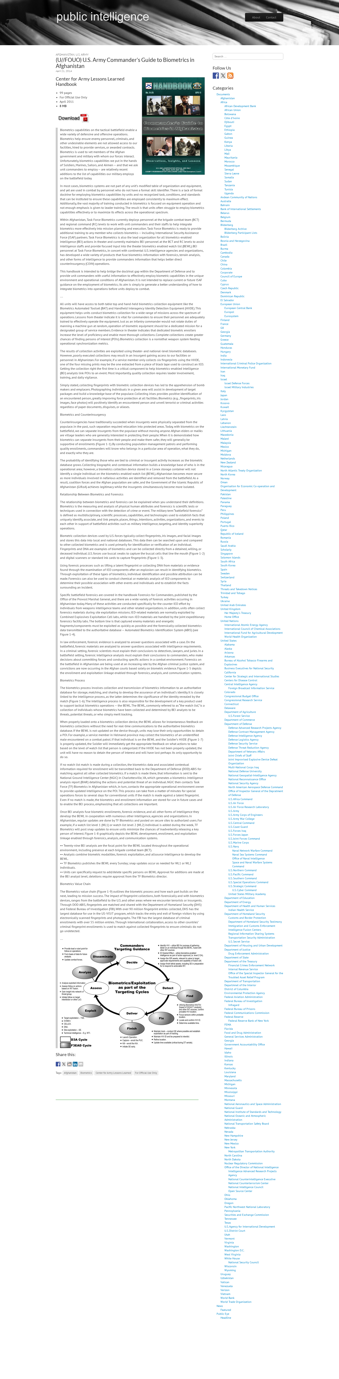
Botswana (230, 114)
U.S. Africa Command (240, 799)
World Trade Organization (236, 1302)
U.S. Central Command (241, 823)
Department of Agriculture (240, 712)
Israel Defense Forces (237, 383)
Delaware (229, 708)
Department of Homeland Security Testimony (255, 921)
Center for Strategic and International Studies (251, 676)
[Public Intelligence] (103, 16)
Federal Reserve (233, 1017)
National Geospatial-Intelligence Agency (252, 775)
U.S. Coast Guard (238, 827)
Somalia (229, 177)
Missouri (229, 1096)
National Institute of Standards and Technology (252, 1112)
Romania (226, 537)
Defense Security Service (242, 743)
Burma (224, 248)
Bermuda (226, 221)
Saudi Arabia (228, 545)
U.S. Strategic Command (242, 886)
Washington (231, 1246)
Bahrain (225, 205)
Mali (227, 153)
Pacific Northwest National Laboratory (247, 1207)
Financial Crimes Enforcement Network (251, 965)
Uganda (229, 193)
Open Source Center (240, 1191)
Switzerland (227, 577)
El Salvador (227, 300)
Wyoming (230, 1270)
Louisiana (230, 1072)
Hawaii (228, 1048)
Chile (224, 260)
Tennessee (230, 1218)
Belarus (225, 213)
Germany (226, 335)
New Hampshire (233, 1135)
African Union (232, 110)
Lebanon (226, 423)
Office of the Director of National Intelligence (251, 1167)
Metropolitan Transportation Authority (251, 1151)
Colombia (226, 268)
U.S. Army (82, 54)
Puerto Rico (227, 526)
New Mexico (231, 1143)
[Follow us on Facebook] (216, 75)
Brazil (224, 245)
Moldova (226, 454)
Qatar (224, 530)
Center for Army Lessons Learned (113, 1072)
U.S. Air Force (236, 803)
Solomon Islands (230, 557)
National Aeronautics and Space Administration (252, 1104)
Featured (226, 1310)
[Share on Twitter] (63, 1064)
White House (232, 1258)
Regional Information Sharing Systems (251, 933)
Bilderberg (227, 225)
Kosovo (225, 403)
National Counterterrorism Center (248, 1183)
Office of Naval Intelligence (248, 858)
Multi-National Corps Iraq (243, 767)
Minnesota (230, 1088)
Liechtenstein (229, 427)
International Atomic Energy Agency (246, 625)
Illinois (228, 1056)
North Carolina (233, 1155)
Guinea (228, 137)
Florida (228, 1029)
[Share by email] (80, 1064)
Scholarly (226, 549)
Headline (226, 1317)
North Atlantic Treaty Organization (241, 470)
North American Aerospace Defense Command (255, 787)
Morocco (229, 161)
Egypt (227, 126)
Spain (224, 569)
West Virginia (232, 1254)
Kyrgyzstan (227, 411)
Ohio (227, 1195)
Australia (226, 201)
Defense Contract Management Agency (251, 732)
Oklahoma (230, 1199)
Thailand (226, 585)
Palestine (226, 498)
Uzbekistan (227, 1278)
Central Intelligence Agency (240, 684)
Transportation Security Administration (251, 937)
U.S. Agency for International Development (249, 1226)
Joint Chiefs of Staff (239, 755)
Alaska (228, 648)
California (230, 672)
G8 (222, 328)
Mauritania (230, 157)
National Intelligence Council (245, 1187)
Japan (224, 395)
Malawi (225, 438)
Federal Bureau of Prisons (239, 1009)
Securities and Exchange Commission (246, 1215)
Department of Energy (237, 902)
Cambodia (226, 252)
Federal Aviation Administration (243, 997)
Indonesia (226, 359)
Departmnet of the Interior (240, 985)
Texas (227, 1222)
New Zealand (228, 462)
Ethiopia (229, 130)
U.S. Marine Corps (238, 842)
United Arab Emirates (233, 605)
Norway (225, 478)
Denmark (226, 292)
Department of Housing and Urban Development (253, 945)
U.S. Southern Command (242, 878)
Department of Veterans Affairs (246, 751)
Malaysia (226, 443)
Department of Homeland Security (244, 914)
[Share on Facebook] (58, 1064)
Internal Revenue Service (243, 969)
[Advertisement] (127, 1091)
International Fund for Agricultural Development (253, 632)
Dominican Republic (232, 296)
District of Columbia (236, 989)
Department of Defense (238, 724)
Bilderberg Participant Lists (240, 233)
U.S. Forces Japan (238, 834)
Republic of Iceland (232, 533)
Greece (225, 339)
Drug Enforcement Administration (248, 953)
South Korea (228, 565)
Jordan (224, 399)
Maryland (230, 1076)
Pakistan (226, 494)
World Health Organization (240, 636)
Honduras (226, 347)
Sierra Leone (231, 173)
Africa (224, 102)
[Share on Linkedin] (75, 1064)
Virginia (229, 1242)
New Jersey (230, 1139)
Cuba (224, 280)
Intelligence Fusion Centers (244, 930)
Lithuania (226, 431)
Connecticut (231, 704)
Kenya (228, 142)
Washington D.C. (234, 1250)
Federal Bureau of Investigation (243, 1001)
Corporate (226, 272)
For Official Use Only (146, 1072)
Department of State (236, 957)
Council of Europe (231, 276)
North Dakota (232, 1159)
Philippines (227, 514)
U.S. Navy (233, 846)
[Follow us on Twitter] (223, 75)
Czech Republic (230, 288)
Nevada (228, 1131)
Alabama (229, 644)
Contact (271, 17)
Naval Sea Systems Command (249, 854)
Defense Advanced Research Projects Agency (254, 728)
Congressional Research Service (243, 700)
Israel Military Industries (239, 387)
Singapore (227, 553)
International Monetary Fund (238, 367)
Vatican (225, 1282)
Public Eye (223, 1314)
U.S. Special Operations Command (248, 882)
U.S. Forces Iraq (237, 831)
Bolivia (225, 236)
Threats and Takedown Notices (239, 589)
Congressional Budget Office (241, 696)
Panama (225, 502)
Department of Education (239, 898)
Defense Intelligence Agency (245, 735)
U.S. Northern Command (242, 870)
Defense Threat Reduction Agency (248, 747)
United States (229, 640)
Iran (223, 371)
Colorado (229, 692)
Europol (229, 312)
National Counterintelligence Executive (251, 1179)
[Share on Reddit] (69, 1064)
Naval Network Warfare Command (252, 850)
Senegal (229, 169)
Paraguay (226, 506)
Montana (229, 1100)
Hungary (226, 351)
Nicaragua (226, 466)
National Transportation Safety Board (246, 1123)
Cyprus (225, 284)
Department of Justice (237, 949)
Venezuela (227, 1286)
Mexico (225, 446)
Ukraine (225, 601)
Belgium (225, 217)
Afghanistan (65, 54)
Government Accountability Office (244, 1044)
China (224, 264)
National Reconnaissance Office (247, 779)
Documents (223, 94)
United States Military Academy (247, 894)
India (224, 355)
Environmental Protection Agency (244, 993)
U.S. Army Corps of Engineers (245, 815)
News (220, 1306)
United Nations (230, 621)
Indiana (228, 1060)
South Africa (228, 561)
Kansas (228, 1064)
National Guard (233, 1108)
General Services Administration (243, 1036)
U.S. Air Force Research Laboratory (248, 807)
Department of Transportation (242, 981)
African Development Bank (240, 106)
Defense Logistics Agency (243, 739)
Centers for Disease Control (240, 680)
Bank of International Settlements (241, 209)
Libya (227, 149)
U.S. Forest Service (239, 716)
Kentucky (230, 1068)
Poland (225, 518)
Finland (225, 320)
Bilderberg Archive (235, 229)
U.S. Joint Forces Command (244, 838)
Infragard (233, 1005)
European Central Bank (238, 308)
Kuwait (225, 407)
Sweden (225, 573)
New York (229, 1147)
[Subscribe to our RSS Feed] (230, 75)
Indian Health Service (241, 910)
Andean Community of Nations (239, 197)
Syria (223, 581)
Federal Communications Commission (246, 1013)
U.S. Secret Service (239, 941)
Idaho (227, 1052)
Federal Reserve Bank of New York (248, 1020)
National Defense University (245, 771)
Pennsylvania (232, 1211)
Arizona (228, 652)
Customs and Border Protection (247, 918)
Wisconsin (230, 1266)
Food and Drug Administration (242, 1032)
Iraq (223, 375)
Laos (223, 415)
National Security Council (243, 1262)
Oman (224, 482)
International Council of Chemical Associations (252, 629)
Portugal (226, 522)
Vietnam (225, 1294)
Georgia (225, 332)
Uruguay (226, 1274)
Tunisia (228, 189)
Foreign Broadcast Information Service (251, 688)
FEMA (227, 1024)
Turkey (224, 597)
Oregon (228, 1203)
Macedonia (227, 434)
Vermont (229, 1238)
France (224, 324)
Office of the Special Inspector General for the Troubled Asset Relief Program (255, 975)
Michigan (226, 450)
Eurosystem (231, 316)
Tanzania (229, 185)
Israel (224, 379)
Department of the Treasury (240, 961)
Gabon (228, 134)
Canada (225, 256)
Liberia (228, 146)
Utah (227, 1234)
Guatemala (227, 344)
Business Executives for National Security (249, 668)
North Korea (228, 474)
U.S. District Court (234, 1230)
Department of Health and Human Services (249, 906)
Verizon (225, 1290)
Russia (224, 541)
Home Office (231, 617)
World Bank (227, 1298)
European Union (230, 304)
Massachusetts (233, 1080)
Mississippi (231, 1092)
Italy (223, 391)
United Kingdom (230, 609)
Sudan (228, 181)
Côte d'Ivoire (232, 118)
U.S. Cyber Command (244, 890)
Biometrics (86, 1072)
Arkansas (229, 656)
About (256, 17)
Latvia (224, 419)
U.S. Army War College (241, 819)
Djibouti (229, 122)
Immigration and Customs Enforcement (251, 926)
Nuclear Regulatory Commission (243, 1163)
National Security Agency (243, 783)
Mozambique (232, 165)
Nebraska (229, 1128)
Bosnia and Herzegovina (235, 241)
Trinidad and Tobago (233, 593)
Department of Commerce (239, 720)
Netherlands (228, 458)
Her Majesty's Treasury (237, 613)
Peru (223, 510)
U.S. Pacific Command (240, 874)
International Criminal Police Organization (246, 363)
